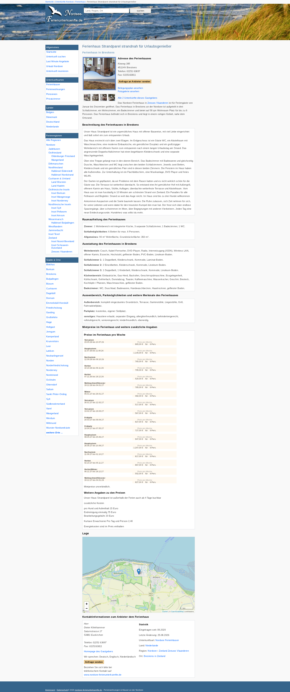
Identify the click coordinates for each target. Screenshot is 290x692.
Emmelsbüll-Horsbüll (57, 303)
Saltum (50, 389)
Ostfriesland (54, 152)
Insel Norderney (59, 200)
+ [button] (87, 604)
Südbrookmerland (55, 404)
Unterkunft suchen (56, 56)
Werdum (50, 418)
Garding (50, 312)
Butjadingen (52, 279)
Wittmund (51, 423)
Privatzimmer (53, 98)
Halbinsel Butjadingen (62, 222)
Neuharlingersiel (54, 355)
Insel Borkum (58, 193)
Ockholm (51, 379)
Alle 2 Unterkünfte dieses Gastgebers (137, 98)
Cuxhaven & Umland (59, 178)
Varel (49, 408)
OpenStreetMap (177, 611)
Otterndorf (51, 384)
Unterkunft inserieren (57, 71)
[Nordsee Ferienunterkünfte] (64, 15)
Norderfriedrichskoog (57, 365)
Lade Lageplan (138, 575)
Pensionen (51, 94)
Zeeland (52, 238)
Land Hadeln (57, 185)
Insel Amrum (58, 215)
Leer (48, 346)
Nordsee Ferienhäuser (167, 640)
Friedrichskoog (54, 307)
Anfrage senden (94, 662)
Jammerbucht (55, 230)
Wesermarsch (55, 219)
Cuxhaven (51, 288)
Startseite (51, 52)
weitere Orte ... (54, 432)
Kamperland (52, 336)
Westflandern (55, 226)
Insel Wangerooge (60, 197)
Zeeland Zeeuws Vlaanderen (174, 650)
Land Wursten (58, 182)
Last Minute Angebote (57, 61)
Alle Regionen (53, 140)
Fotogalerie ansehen (128, 91)
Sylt (48, 399)
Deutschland (52, 121)
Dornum (50, 298)
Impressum (50, 690)
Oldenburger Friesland (63, 156)
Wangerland (52, 413)
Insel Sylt (56, 208)
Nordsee (50, 144)
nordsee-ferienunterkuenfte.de (88, 690)
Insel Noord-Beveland (62, 241)
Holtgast (50, 327)
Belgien (50, 112)
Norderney (51, 370)
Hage (49, 322)
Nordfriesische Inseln (59, 204)
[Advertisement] (221, 90)
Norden (50, 360)
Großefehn (51, 317)
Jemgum (50, 331)
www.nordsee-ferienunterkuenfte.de (102, 674)
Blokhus (50, 264)
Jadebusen (54, 149)
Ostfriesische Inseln (59, 189)
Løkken (50, 351)
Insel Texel (54, 234)
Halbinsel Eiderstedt (61, 171)
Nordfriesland (55, 167)
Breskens (51, 274)
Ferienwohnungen (55, 89)
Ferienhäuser (53, 84)
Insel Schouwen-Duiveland (60, 246)
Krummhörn (52, 341)
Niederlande (52, 126)
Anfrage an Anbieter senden (134, 81)
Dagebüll (50, 293)
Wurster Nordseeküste (58, 427)
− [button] (87, 608)
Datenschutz (62, 690)
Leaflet (165, 611)
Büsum (50, 283)
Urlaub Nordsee (54, 66)
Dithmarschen (55, 163)
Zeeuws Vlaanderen (61, 251)
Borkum (50, 269)
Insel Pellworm (59, 211)
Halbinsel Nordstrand (62, 174)
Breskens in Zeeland (154, 656)
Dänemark (51, 117)
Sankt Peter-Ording (56, 394)
